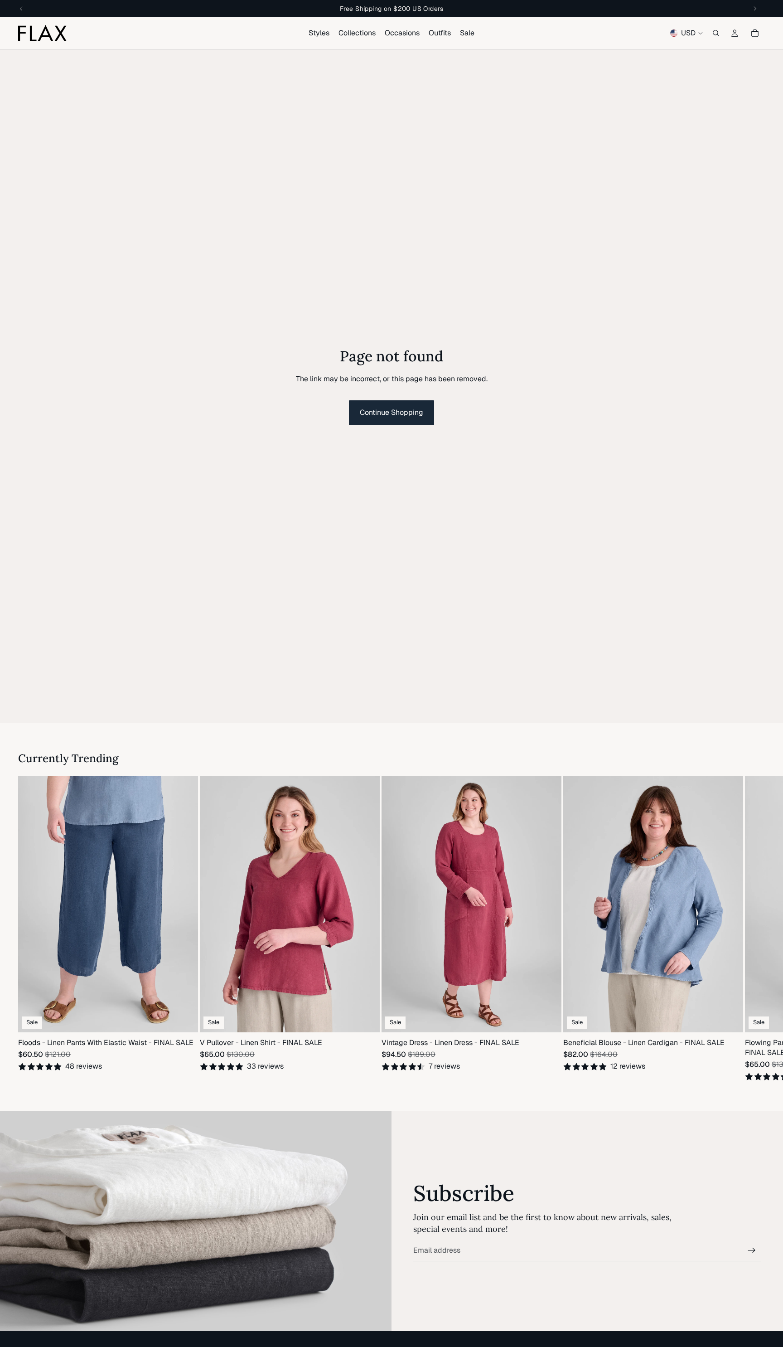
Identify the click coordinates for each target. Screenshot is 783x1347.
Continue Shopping (391, 412)
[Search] (716, 33)
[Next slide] (754, 929)
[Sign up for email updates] (751, 1250)
